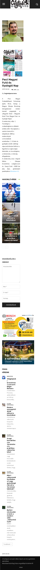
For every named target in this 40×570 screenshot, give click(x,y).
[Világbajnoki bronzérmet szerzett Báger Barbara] (3, 377)
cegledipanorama (10, 93)
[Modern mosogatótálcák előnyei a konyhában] (3, 404)
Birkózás (10, 190)
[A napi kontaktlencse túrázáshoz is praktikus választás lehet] (3, 436)
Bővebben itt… (15, 171)
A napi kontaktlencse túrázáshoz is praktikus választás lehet (11, 236)
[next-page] (7, 247)
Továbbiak (7, 544)
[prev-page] (3, 247)
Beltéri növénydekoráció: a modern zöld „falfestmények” (11, 516)
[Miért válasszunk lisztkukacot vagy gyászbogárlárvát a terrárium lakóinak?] (3, 472)
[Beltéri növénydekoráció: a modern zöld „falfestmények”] (3, 507)
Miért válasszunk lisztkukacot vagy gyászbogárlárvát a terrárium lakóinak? (11, 482)
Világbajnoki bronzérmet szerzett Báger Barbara (11, 196)
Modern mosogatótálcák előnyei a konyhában (11, 217)
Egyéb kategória (10, 210)
